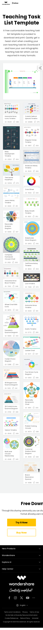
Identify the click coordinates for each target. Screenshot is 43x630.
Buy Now (21, 532)
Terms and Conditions (12, 612)
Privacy (25, 612)
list (24, 44)
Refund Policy (25, 618)
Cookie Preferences (11, 618)
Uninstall (35, 618)
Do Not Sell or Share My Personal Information (22, 615)
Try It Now (21, 522)
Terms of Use (34, 612)
